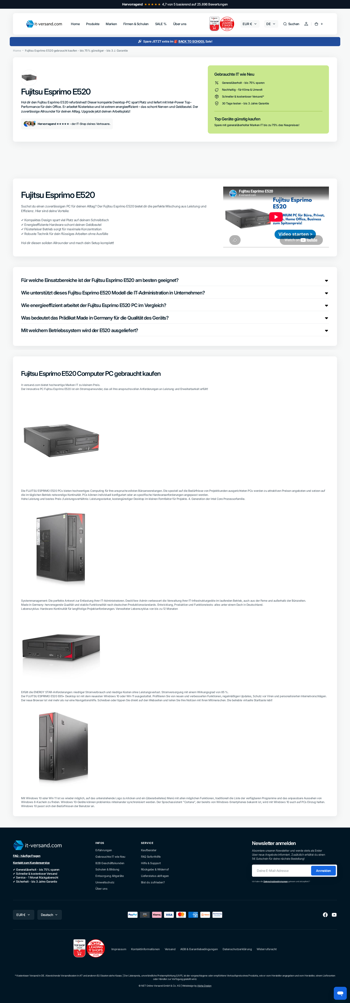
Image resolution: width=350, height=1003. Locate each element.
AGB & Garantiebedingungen (199, 949)
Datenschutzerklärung (237, 949)
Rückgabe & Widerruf (155, 869)
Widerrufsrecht (266, 949)
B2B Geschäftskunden (109, 863)
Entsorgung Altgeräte (109, 876)
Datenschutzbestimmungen (276, 881)
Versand (170, 949)
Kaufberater (149, 850)
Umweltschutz (104, 882)
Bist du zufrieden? (153, 882)
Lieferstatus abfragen (155, 876)
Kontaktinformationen (145, 949)
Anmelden (323, 871)
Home (17, 50)
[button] (291, 23)
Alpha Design (204, 985)
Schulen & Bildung (107, 869)
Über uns (101, 888)
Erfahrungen (103, 850)
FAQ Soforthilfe (151, 856)
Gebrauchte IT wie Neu (110, 856)
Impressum (118, 949)
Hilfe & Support (151, 863)
